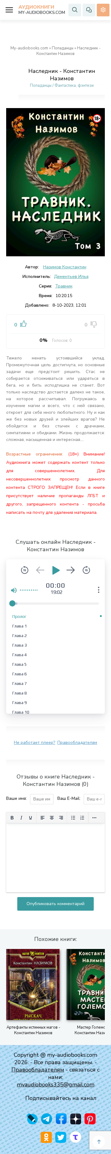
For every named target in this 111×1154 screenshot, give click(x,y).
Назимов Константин (64, 267)
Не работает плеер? (34, 742)
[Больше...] (94, 817)
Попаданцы (62, 48)
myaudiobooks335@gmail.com (55, 1084)
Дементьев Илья (71, 276)
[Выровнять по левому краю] (42, 817)
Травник (63, 286)
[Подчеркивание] (30, 817)
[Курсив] (21, 817)
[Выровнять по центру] (51, 817)
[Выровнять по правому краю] (61, 817)
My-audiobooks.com (29, 48)
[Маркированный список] (73, 817)
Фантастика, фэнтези (74, 85)
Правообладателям (77, 742)
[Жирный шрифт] (12, 817)
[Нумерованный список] (82, 817)
